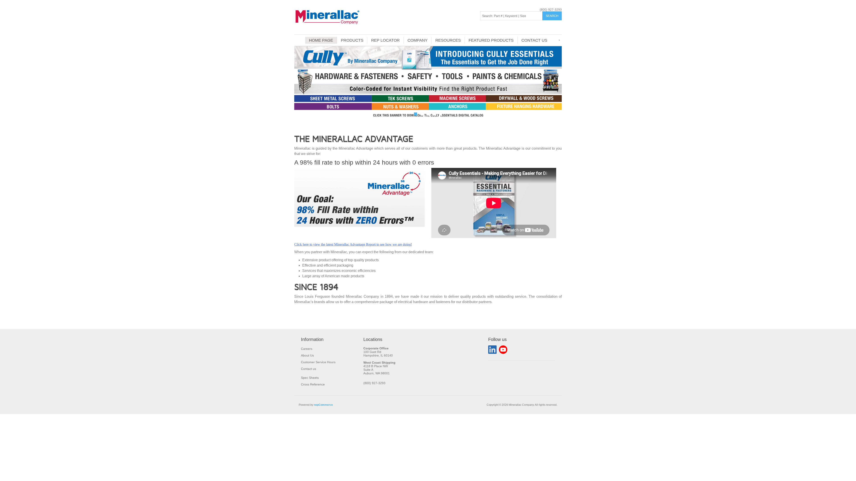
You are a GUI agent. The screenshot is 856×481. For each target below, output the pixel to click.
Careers (306, 349)
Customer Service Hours (318, 362)
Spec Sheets (310, 377)
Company (417, 40)
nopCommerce (323, 404)
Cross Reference (313, 384)
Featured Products (491, 40)
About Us (307, 355)
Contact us (534, 40)
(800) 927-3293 (551, 9)
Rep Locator (385, 40)
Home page (321, 40)
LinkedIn (492, 349)
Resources (448, 40)
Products (352, 40)
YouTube (503, 349)
